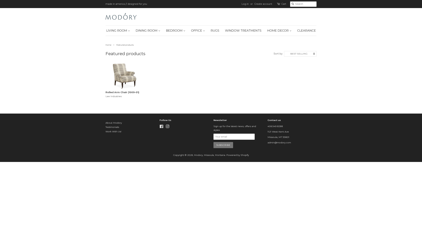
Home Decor (278, 30)
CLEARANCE (306, 30)
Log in (245, 3)
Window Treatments (243, 30)
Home (108, 45)
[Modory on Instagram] (167, 127)
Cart (283, 3)
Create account (263, 3)
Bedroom (174, 30)
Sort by (278, 53)
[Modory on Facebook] (161, 127)
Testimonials (112, 127)
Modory (198, 155)
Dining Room (147, 30)
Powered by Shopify (237, 155)
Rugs (215, 30)
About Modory (114, 122)
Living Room (117, 30)
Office (197, 30)
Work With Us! (113, 131)
